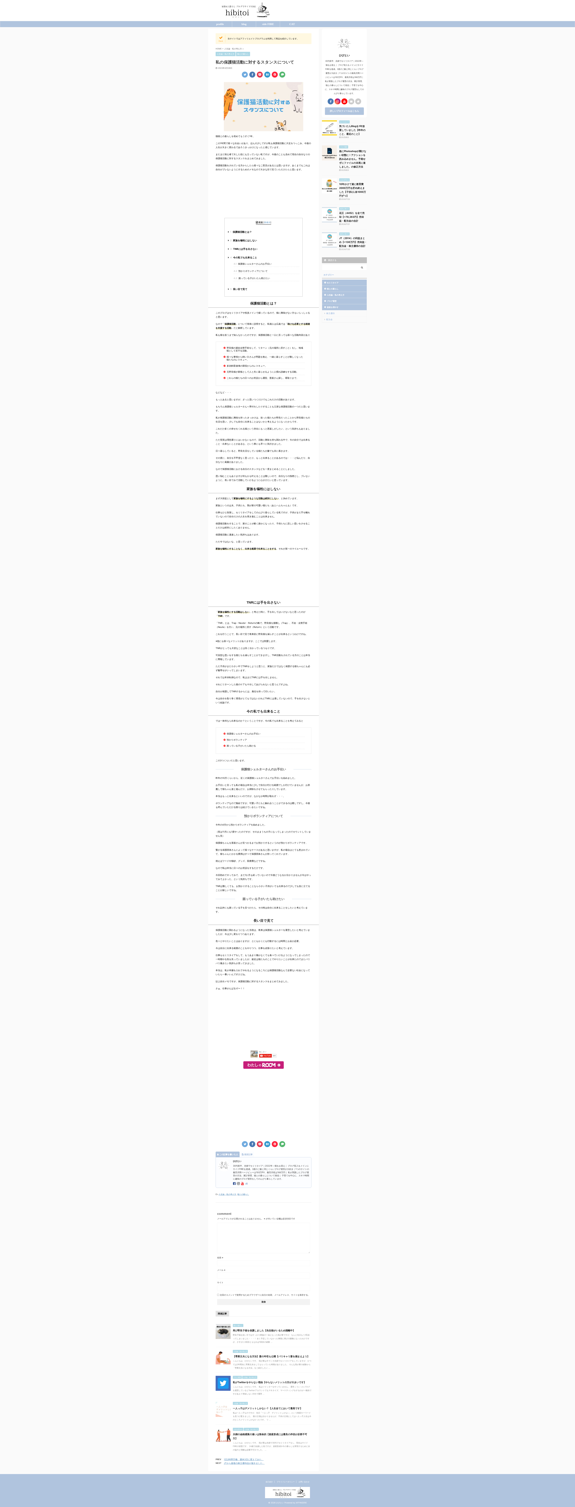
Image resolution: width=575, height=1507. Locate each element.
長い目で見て (238, 289)
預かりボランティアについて (251, 271)
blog (244, 24)
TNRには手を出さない (243, 248)
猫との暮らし (243, 1194)
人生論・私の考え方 (227, 1194)
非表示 (267, 222)
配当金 (329, 319)
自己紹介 (269, 1482)
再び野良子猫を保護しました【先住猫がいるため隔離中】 (264, 1330)
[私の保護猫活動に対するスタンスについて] (267, 75)
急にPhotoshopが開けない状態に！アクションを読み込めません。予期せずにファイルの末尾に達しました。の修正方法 (352, 159)
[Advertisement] (263, 195)
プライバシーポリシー (286, 1482)
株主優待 (330, 313)
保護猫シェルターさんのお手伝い (253, 263)
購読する (331, 260)
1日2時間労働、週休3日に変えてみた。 (244, 1459)
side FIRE (268, 24)
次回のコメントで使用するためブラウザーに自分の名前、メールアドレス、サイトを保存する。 (265, 1295)
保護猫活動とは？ (241, 231)
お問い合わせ (304, 1482)
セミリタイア (333, 282)
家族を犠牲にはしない (243, 240)
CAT (292, 24)
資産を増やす (333, 307)
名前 (220, 1257)
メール (221, 1270)
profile (220, 24)
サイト (220, 1282)
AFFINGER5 (301, 1503)
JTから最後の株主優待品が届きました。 (244, 1463)
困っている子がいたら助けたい (252, 278)
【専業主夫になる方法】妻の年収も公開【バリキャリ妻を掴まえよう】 (271, 1356)
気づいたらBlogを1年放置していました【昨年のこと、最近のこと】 (352, 130)
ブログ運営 (332, 301)
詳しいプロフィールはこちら (344, 110)
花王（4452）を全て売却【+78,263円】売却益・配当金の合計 (352, 216)
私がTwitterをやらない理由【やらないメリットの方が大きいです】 (269, 1382)
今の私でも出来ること (243, 257)
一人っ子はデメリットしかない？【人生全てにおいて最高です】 (267, 1408)
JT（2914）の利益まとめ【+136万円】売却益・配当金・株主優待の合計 (353, 242)
